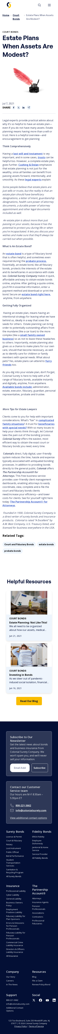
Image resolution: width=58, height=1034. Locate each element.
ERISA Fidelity (38, 836)
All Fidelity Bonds (40, 858)
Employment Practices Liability (14, 911)
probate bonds (12, 551)
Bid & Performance (15, 856)
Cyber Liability (12, 894)
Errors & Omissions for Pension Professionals (15, 926)
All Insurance (12, 956)
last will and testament (28, 153)
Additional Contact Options (14, 1009)
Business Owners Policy (14, 904)
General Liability (13, 898)
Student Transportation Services (13, 862)
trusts (41, 157)
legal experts (33, 179)
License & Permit (14, 836)
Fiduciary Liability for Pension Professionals (15, 935)
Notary (9, 844)
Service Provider (40, 854)
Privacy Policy (20, 1026)
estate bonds (46, 544)
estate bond (13, 253)
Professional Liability (16, 891)
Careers (10, 980)
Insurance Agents (40, 902)
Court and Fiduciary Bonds (19, 544)
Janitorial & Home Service (40, 849)
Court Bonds (10, 31)
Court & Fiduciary (14, 840)
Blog (34, 976)
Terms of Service (36, 1026)
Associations (38, 912)
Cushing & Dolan (28, 164)
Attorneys (36, 898)
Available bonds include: (17, 387)
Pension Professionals (38, 907)
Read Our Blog (29, 701)
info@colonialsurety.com (31, 810)
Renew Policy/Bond (41, 984)
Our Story (10, 976)
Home (5, 15)
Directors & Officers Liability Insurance (15, 950)
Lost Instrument (13, 848)
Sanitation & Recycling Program (14, 871)
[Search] (41, 5)
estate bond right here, (36, 294)
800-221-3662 (23, 805)
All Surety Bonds (13, 876)
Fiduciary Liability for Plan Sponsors (15, 917)
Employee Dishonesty (37, 842)
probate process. (36, 261)
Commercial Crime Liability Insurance (14, 944)
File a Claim (37, 980)
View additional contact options (28, 818)
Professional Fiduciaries (38, 922)
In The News (12, 984)
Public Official (12, 852)
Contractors (37, 916)
